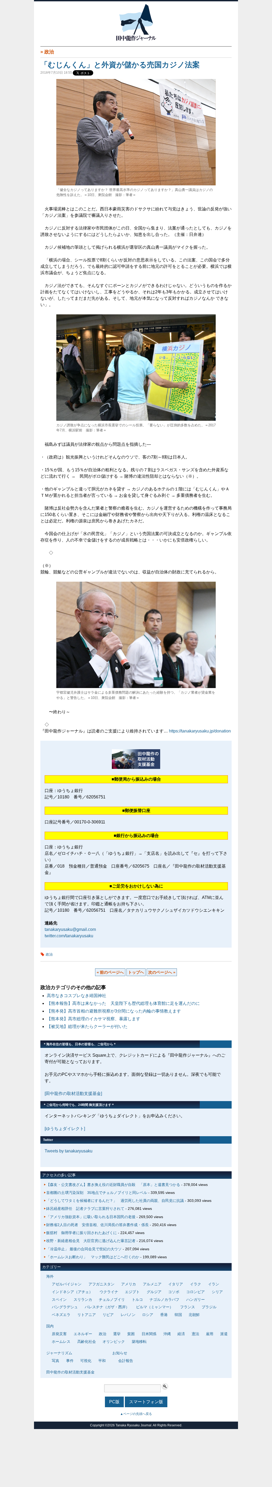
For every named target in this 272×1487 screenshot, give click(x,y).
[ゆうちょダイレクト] (65, 1128)
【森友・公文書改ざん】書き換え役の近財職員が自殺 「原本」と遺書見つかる (113, 1184)
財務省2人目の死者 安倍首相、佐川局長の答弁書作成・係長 (97, 1225)
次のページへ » (161, 972)
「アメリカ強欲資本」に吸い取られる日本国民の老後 (90, 1217)
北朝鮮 (194, 1315)
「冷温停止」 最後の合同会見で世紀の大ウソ (84, 1249)
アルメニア (152, 1284)
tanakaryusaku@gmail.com (70, 929)
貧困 (131, 1334)
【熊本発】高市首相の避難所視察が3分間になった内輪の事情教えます (114, 1011)
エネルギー (83, 1334)
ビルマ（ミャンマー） (154, 1307)
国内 (50, 1326)
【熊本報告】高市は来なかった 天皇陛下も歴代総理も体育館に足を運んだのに (123, 1003)
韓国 (178, 1315)
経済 (181, 1334)
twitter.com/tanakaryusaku (69, 936)
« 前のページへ (110, 972)
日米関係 (149, 1334)
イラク (195, 1284)
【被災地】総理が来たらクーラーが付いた (87, 1026)
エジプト (132, 1292)
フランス (187, 1307)
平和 (102, 1361)
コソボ (173, 1292)
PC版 (114, 1401)
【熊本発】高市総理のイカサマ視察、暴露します (93, 1019)
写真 (55, 1361)
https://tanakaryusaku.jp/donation (200, 731)
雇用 (209, 1334)
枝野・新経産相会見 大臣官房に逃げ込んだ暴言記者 (90, 1241)
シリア (217, 1292)
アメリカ (128, 1284)
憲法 (195, 1334)
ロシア (147, 1315)
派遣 (224, 1334)
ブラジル (209, 1307)
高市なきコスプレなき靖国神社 (76, 995)
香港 (164, 1315)
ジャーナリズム (59, 1353)
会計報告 (125, 1361)
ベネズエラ (61, 1315)
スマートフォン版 (146, 1401)
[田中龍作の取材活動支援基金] (73, 1093)
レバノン (128, 1315)
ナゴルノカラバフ (164, 1299)
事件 (70, 1361)
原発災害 (59, 1334)
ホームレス (61, 1341)
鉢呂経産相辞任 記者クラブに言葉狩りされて (85, 1208)
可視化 (85, 1361)
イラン (213, 1284)
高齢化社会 (86, 1341)
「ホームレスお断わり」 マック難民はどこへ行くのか (92, 1257)
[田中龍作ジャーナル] (136, 40)
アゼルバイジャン (67, 1284)
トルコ (137, 1299)
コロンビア (195, 1292)
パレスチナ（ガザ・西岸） (107, 1307)
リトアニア (86, 1315)
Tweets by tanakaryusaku (68, 1151)
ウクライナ (109, 1292)
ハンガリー (195, 1299)
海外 (50, 1276)
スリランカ (83, 1299)
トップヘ (136, 972)
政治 (49, 52)
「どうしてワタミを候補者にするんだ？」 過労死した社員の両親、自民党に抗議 (115, 1200)
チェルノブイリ (112, 1299)
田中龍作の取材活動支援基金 (70, 1372)
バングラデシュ (65, 1307)
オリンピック (114, 1341)
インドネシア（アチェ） (72, 1292)
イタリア (175, 1284)
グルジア (154, 1292)
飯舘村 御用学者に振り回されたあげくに (81, 1233)
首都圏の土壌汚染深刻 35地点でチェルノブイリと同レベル (96, 1192)
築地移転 (139, 1341)
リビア (108, 1315)
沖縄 (167, 1334)
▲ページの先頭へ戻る (136, 1414)
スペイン (59, 1299)
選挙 (117, 1334)
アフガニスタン (101, 1284)
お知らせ (119, 1353)
